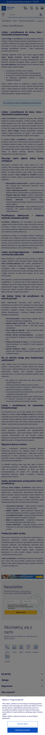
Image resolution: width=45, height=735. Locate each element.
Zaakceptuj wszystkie (22, 730)
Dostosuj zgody (22, 724)
